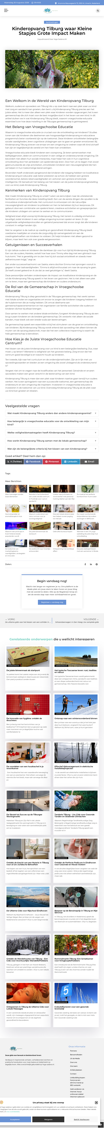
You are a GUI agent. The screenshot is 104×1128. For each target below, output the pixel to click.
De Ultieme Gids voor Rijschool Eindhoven (26, 910)
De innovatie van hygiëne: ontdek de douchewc (24, 719)
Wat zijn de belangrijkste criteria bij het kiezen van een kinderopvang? (52, 449)
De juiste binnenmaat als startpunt (23, 670)
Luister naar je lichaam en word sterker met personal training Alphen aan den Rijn (64, 496)
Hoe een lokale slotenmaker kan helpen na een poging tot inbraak (63, 516)
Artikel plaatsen (76, 1070)
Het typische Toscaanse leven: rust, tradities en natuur (76, 671)
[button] (96, 1102)
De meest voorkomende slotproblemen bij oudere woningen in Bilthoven (86, 516)
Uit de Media (75, 1058)
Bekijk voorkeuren (81, 1119)
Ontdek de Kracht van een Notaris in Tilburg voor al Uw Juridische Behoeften (27, 863)
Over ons (73, 1062)
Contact (73, 1074)
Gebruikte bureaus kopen (62, 531)
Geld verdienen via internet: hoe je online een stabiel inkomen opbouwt (77, 1093)
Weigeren (48, 1119)
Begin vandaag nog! (52, 581)
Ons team (74, 1066)
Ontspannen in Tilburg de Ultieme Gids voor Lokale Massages (27, 1008)
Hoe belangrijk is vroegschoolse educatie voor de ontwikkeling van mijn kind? (52, 423)
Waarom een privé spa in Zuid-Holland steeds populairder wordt (14, 534)
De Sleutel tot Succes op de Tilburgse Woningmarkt (24, 815)
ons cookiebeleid (12, 1112)
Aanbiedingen (52, 22)
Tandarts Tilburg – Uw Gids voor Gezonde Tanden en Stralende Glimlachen (74, 815)
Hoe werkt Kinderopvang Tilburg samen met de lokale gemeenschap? (52, 440)
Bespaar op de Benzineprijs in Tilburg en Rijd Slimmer (76, 911)
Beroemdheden (76, 1055)
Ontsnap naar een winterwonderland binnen (76, 718)
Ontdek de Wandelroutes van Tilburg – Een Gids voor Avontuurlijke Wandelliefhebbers (27, 960)
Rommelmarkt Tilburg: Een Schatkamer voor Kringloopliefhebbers (74, 960)
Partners (73, 1051)
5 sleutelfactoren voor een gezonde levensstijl (72, 1008)
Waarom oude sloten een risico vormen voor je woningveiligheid (38, 516)
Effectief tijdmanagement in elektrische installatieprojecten (74, 767)
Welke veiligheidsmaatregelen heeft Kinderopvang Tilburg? (52, 432)
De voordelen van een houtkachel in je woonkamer (25, 767)
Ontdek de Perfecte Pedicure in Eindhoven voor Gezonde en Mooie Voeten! (75, 863)
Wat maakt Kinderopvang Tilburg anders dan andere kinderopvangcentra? (52, 413)
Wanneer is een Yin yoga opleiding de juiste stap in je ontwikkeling (87, 534)
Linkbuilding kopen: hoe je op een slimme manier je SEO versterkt (77, 1081)
